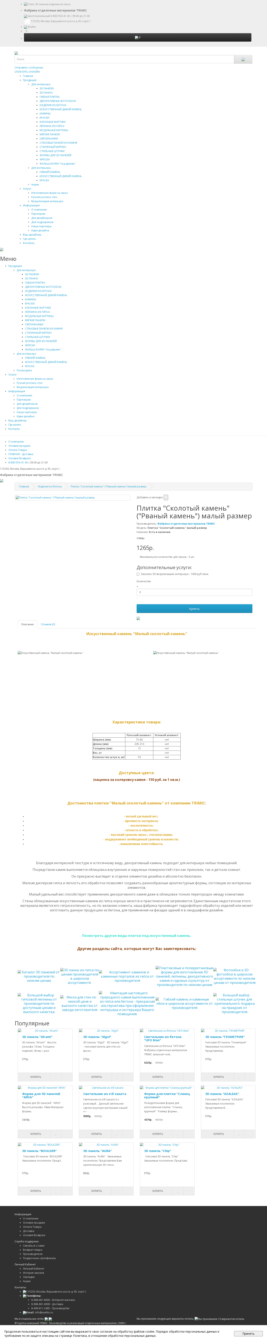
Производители (33, 1254)
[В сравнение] (66, 1077)
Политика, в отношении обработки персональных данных (114, 1336)
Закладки (29, 1277)
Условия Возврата (19, 458)
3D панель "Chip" (157, 1151)
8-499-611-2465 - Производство (50, 1308)
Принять (248, 1334)
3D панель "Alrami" (37, 1037)
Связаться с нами (33, 1245)
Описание (27, 624)
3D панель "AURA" (97, 1151)
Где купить (29, 239)
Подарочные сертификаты (39, 1258)
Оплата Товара (17, 450)
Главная (28, 76)
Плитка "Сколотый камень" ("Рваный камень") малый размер (108, 486)
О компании (16, 441)
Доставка (28, 1231)
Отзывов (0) (48, 624)
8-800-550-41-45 (60, 16)
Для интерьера (40, 84)
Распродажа (24, 370)
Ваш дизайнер (32, 234)
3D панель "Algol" (97, 1037)
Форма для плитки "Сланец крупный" (167, 1095)
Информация (31, 205)
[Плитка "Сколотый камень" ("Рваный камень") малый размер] (72, 497)
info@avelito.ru (39, 1312)
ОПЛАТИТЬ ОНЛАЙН (27, 72)
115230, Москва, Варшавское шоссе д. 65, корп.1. (56, 1291)
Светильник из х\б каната (104, 1094)
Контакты (28, 243)
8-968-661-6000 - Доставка (47, 1304)
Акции (35, 184)
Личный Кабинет (33, 1268)
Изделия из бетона (50, 486)
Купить (194, 608)
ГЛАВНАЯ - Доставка (20, 454)
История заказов (33, 1273)
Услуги (27, 188)
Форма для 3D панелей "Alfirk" (41, 1095)
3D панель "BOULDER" (39, 1151)
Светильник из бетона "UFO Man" (162, 1038)
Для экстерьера (41, 168)
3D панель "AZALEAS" (222, 1094)
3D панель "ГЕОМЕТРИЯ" (225, 1037)
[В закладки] (166, 497)
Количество (144, 581)
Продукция (30, 80)
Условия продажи (19, 446)
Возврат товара (32, 1250)
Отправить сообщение (29, 67)
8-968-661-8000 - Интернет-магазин (53, 1300)
